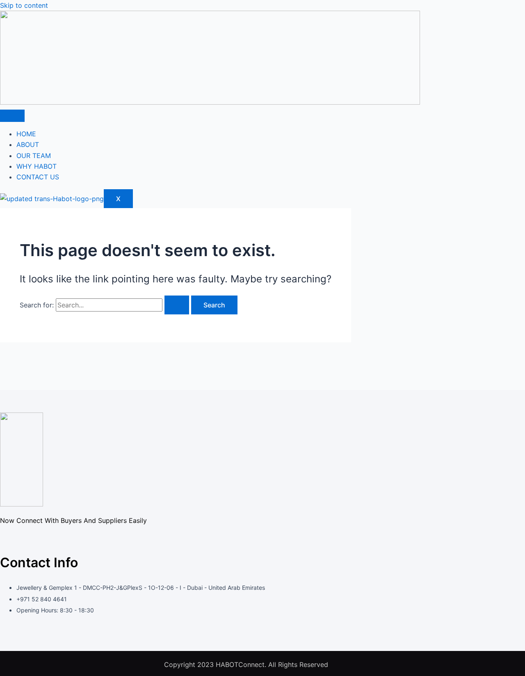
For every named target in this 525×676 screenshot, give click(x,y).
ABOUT (27, 144)
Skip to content (24, 5)
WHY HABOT (36, 166)
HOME (26, 134)
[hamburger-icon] (12, 116)
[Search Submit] (176, 305)
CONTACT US (37, 177)
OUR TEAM (33, 155)
